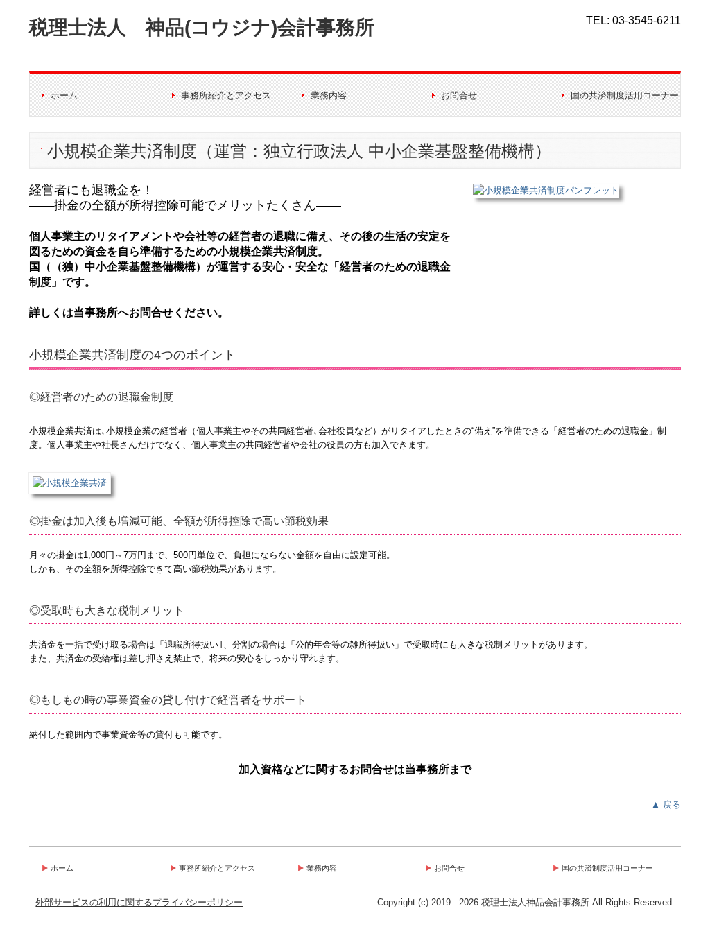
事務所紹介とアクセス (226, 95)
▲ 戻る (666, 804)
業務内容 (329, 95)
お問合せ (459, 95)
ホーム (64, 95)
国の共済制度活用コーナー (625, 95)
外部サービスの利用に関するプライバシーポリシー (139, 902)
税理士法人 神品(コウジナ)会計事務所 (201, 27)
